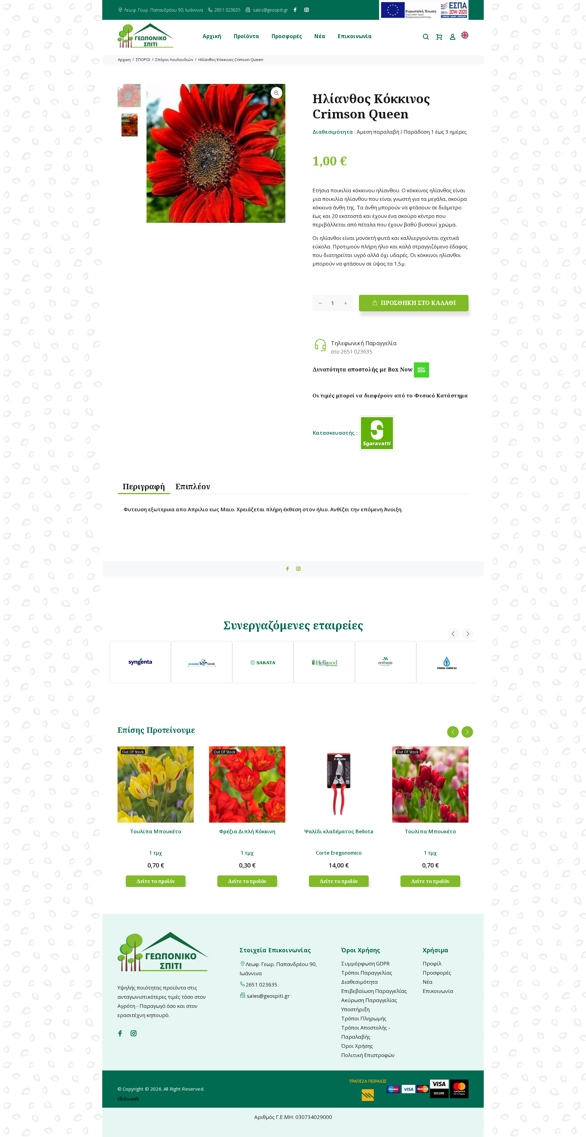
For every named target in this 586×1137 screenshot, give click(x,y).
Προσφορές (286, 36)
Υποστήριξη (355, 1009)
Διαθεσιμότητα (359, 981)
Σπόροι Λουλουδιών (174, 59)
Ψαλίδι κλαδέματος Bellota (338, 831)
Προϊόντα (246, 36)
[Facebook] (295, 10)
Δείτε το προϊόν (155, 881)
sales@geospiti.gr (270, 10)
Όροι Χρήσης (357, 1045)
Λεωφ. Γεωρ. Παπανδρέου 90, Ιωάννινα (163, 10)
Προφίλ (432, 963)
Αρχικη (124, 59)
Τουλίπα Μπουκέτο (155, 831)
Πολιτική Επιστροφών (368, 1055)
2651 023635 (227, 10)
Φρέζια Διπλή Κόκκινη (247, 831)
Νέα (319, 36)
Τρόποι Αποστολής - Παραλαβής (365, 1032)
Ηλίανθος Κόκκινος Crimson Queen (230, 59)
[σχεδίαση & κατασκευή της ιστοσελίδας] (128, 1098)
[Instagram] (306, 10)
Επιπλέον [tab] (192, 486)
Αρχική (212, 36)
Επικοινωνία (355, 36)
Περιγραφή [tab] (144, 486)
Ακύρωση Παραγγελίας (369, 1000)
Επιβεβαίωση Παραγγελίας (374, 990)
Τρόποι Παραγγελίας (366, 972)
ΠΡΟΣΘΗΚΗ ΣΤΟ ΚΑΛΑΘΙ (418, 303)
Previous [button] (453, 633)
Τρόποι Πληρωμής (363, 1018)
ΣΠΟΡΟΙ (143, 59)
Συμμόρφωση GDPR (365, 963)
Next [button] (467, 633)
